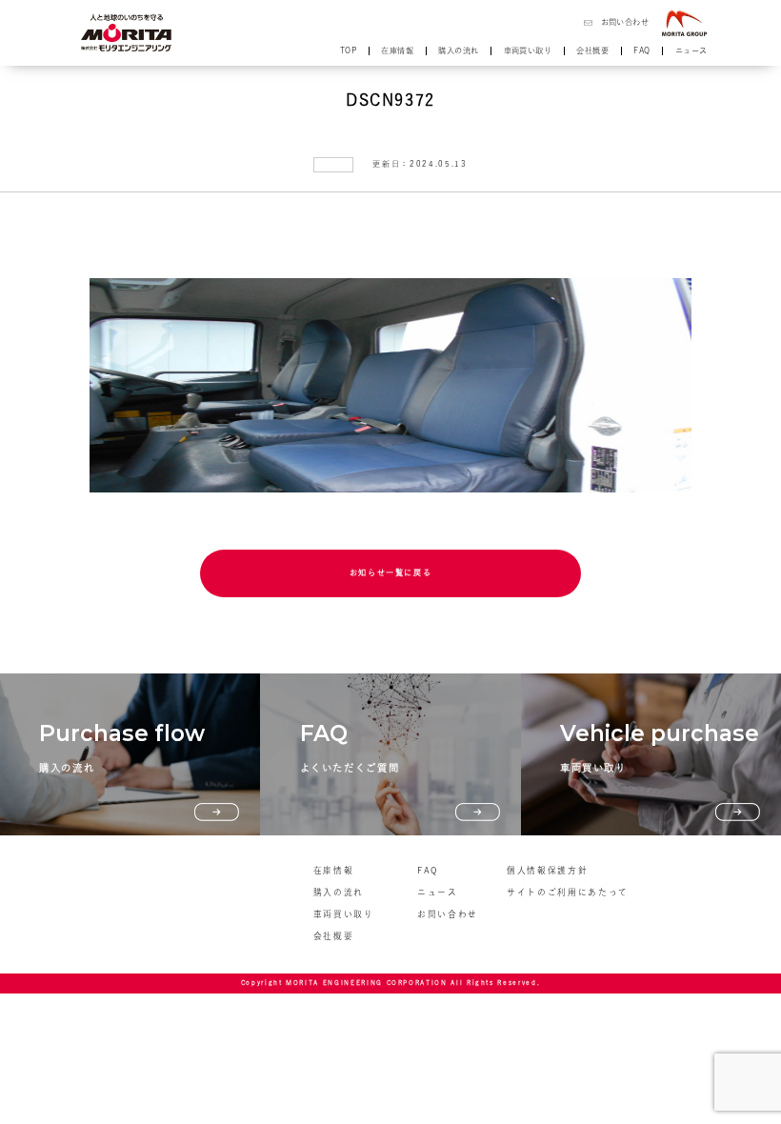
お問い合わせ (625, 22)
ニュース (691, 50)
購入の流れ (458, 50)
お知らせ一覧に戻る (391, 572)
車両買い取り (527, 50)
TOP (348, 50)
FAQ (641, 50)
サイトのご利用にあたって (568, 892)
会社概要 (592, 50)
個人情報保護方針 (547, 870)
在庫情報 (397, 50)
